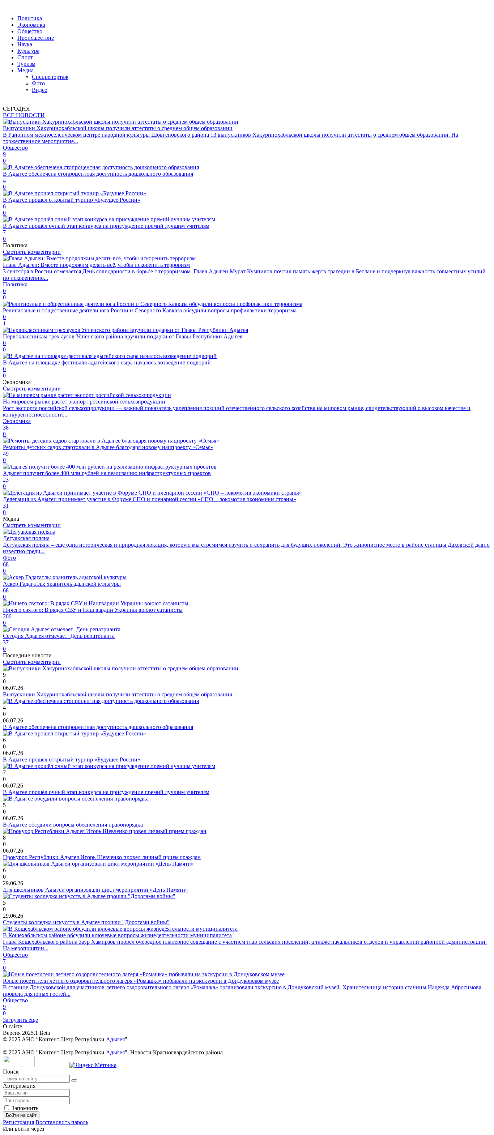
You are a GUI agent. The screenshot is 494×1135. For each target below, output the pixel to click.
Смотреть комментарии (32, 252)
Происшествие (35, 38)
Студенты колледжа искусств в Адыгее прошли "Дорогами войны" (86, 922)
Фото (38, 83)
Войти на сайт (21, 1115)
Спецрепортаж (50, 77)
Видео (39, 90)
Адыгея (115, 1039)
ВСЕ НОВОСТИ (24, 115)
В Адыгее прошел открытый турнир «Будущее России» (71, 759)
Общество (29, 31)
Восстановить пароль (61, 1122)
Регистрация (18, 1122)
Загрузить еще (20, 1020)
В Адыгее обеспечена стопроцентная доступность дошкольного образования (98, 727)
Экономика (31, 25)
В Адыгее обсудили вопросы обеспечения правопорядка (73, 825)
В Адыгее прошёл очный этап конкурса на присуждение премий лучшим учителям (106, 792)
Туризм (26, 64)
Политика (29, 18)
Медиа (25, 70)
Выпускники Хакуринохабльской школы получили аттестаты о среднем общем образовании (118, 694)
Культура (28, 51)
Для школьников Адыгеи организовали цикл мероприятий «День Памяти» (95, 890)
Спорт (25, 57)
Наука (24, 44)
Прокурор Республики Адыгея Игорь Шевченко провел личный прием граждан (102, 857)
